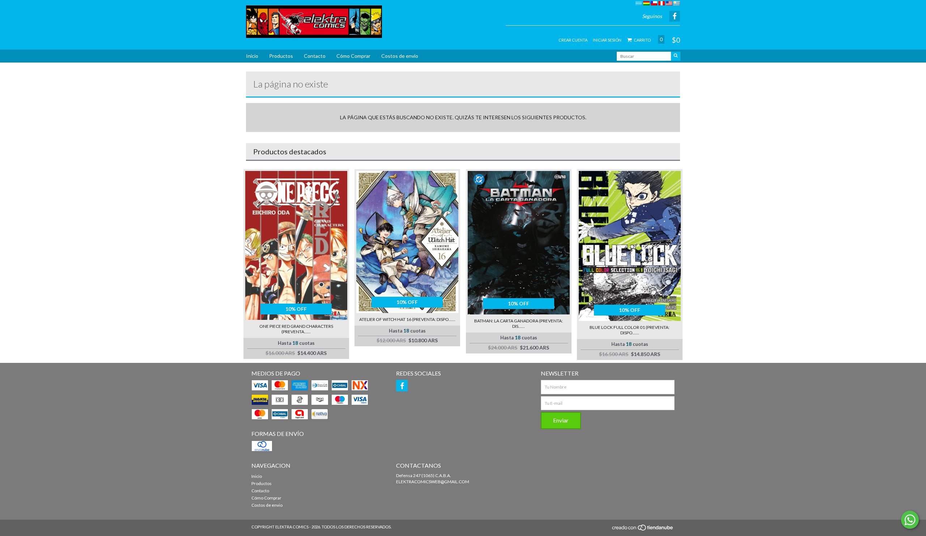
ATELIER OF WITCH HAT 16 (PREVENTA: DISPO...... (407, 319)
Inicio (252, 56)
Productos (281, 56)
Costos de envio (399, 56)
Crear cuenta (572, 40)
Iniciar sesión (607, 40)
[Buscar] (675, 56)
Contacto (315, 56)
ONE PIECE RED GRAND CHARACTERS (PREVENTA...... (296, 328)
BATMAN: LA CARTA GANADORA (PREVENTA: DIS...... (518, 323)
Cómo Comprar (353, 56)
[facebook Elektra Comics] (402, 385)
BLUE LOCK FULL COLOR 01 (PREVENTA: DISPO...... (630, 330)
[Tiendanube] (643, 529)
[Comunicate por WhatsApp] (910, 520)
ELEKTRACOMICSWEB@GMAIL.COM (432, 481)
